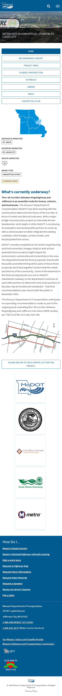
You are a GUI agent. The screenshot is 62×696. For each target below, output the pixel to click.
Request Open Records (15, 577)
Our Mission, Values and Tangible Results (23, 639)
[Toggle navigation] (58, 6)
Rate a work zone (12, 560)
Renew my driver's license (16, 589)
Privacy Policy (31, 691)
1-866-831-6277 (11, 627)
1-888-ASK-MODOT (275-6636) (18, 622)
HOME (31, 51)
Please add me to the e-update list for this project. (31, 364)
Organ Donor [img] (12, 658)
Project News (31, 65)
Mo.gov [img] (10, 651)
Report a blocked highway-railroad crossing (26, 554)
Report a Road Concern (15, 548)
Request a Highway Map (15, 566)
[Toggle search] (48, 5)
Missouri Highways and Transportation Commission (28, 643)
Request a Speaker (13, 583)
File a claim (8, 595)
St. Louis (7, 142)
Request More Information (17, 571)
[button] (31, 336)
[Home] (7, 6)
